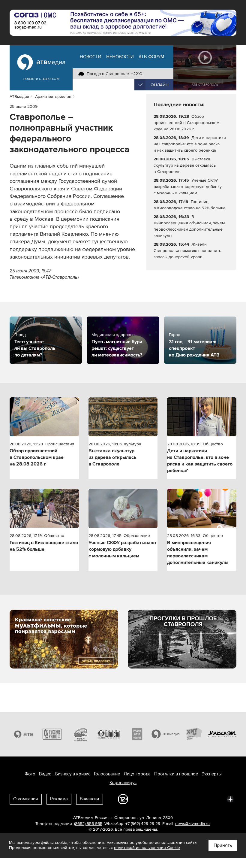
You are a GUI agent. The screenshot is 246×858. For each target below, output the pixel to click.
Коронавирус (123, 782)
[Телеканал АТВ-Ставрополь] (24, 734)
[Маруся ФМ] (222, 734)
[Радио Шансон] (109, 734)
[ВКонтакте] (151, 799)
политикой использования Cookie (147, 847)
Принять (223, 845)
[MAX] (191, 799)
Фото (30, 774)
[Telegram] (164, 799)
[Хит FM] (194, 734)
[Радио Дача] (137, 734)
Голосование (107, 774)
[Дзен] (230, 799)
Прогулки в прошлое (176, 774)
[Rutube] (217, 799)
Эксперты (212, 774)
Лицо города (137, 774)
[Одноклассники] (178, 799)
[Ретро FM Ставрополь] (80, 734)
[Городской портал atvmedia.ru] (166, 734)
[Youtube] (204, 799)
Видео (45, 774)
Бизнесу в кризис (72, 774)
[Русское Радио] (52, 734)
